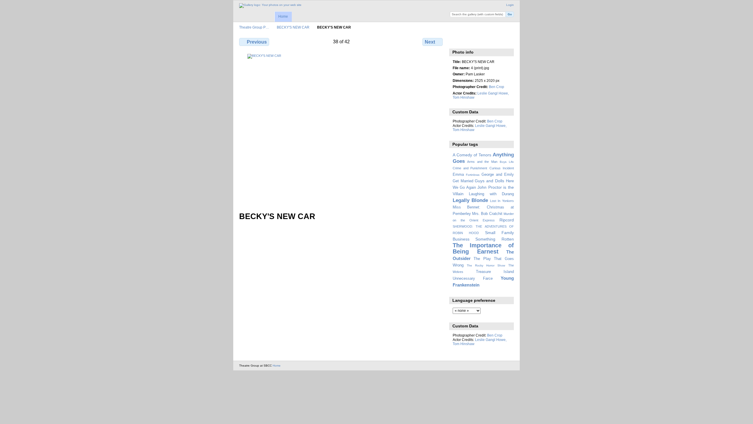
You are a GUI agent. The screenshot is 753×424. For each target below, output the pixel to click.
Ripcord (506, 220)
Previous (257, 41)
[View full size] (341, 129)
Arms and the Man (482, 161)
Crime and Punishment (470, 168)
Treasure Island (495, 272)
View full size (455, 41)
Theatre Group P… (254, 27)
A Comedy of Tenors (472, 155)
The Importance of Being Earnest (483, 248)
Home (283, 16)
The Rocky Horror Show (486, 265)
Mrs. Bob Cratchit (487, 214)
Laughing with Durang (491, 194)
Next (430, 41)
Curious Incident (501, 168)
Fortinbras (472, 174)
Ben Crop (496, 87)
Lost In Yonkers (502, 201)
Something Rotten (494, 239)
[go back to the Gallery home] (270, 5)
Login (510, 4)
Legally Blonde (470, 200)
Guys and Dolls (489, 180)
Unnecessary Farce (473, 278)
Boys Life (507, 161)
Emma (458, 175)
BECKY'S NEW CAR (293, 27)
